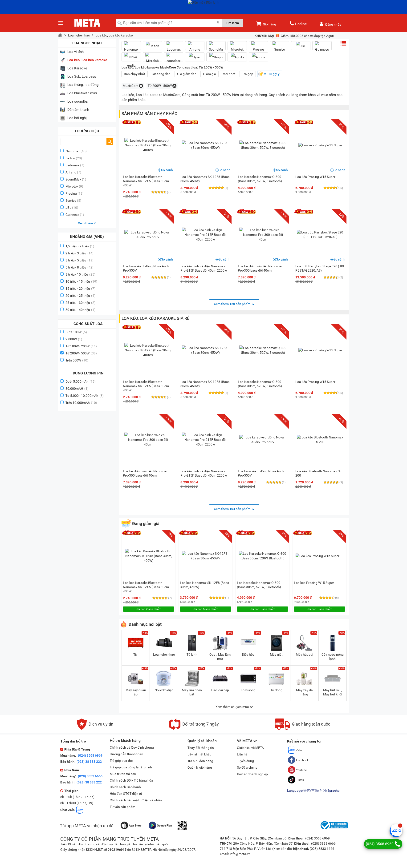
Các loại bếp (220, 690)
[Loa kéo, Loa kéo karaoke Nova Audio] (131, 61)
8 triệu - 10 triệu (80, 274)
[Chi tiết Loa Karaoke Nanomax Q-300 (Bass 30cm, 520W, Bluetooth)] (262, 145)
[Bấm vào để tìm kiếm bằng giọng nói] (218, 23)
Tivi (135, 654)
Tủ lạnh (192, 654)
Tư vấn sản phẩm (122, 807)
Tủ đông (276, 690)
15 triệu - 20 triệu (80, 288)
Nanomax (72, 151)
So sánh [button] (167, 170)
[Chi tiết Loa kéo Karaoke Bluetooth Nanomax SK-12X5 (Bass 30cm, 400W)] (147, 145)
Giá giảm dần (186, 74)
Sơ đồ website (247, 767)
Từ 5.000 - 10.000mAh (84, 395)
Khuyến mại (264, 36)
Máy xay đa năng (304, 692)
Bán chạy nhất (134, 74)
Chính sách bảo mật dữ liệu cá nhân (136, 800)
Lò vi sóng (248, 690)
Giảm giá (209, 74)
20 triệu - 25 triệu (80, 295)
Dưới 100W (76, 332)
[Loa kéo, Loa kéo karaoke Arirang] (194, 47)
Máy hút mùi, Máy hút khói (332, 692)
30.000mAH (77, 388)
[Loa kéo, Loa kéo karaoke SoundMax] (216, 47)
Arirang (70, 172)
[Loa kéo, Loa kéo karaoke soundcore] (173, 59)
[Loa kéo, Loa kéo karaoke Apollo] (237, 57)
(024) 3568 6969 (89, 755)
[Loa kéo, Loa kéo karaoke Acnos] (258, 57)
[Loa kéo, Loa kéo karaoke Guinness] (322, 47)
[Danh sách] (343, 43)
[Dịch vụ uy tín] (95, 729)
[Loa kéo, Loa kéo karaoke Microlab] (152, 59)
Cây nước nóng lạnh (333, 657)
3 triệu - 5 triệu (79, 260)
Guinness (72, 215)
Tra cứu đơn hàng (200, 761)
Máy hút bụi (304, 654)
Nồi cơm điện (164, 690)
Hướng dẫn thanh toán (126, 754)
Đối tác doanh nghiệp (252, 774)
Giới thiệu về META (250, 748)
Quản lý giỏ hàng (199, 767)
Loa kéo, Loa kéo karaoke (114, 35)
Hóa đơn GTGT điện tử (126, 793)
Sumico (70, 200)
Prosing (71, 193)
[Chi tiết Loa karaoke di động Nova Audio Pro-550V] (147, 234)
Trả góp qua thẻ (121, 761)
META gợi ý (272, 74)
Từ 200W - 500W (81, 353)
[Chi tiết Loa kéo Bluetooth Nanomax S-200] (320, 439)
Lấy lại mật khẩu (199, 754)
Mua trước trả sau (123, 774)
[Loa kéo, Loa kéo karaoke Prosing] (258, 47)
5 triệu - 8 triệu (79, 267)
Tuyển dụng (245, 761)
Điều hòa (248, 654)
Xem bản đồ (277, 838)
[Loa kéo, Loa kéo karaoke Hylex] (194, 57)
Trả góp (247, 74)
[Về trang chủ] (60, 35)
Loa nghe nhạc (79, 35)
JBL (68, 207)
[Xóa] (141, 85)
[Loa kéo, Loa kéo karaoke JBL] (300, 45)
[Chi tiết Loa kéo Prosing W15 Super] (320, 145)
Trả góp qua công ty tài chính (131, 767)
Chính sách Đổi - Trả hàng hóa (131, 780)
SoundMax (73, 179)
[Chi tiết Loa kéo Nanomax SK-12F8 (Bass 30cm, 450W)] (205, 145)
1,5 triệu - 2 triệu (79, 246)
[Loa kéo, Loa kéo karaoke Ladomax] (173, 47)
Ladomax (72, 165)
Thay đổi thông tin (200, 748)
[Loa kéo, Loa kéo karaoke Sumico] (279, 47)
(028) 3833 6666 (89, 776)
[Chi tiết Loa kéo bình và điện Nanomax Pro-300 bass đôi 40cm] (262, 234)
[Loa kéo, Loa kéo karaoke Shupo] (216, 57)
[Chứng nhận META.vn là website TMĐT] (333, 829)
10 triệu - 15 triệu (81, 281)
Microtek (71, 186)
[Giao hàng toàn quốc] (302, 729)
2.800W (73, 339)
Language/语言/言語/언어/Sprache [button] (313, 790)
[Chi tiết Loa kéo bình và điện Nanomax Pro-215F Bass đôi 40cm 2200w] (205, 234)
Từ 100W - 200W (81, 346)
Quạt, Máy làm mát (220, 657)
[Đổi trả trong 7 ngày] (194, 729)
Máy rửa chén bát (192, 692)
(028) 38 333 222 (89, 761)
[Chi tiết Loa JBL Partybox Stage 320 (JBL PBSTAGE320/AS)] (320, 234)
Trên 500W (76, 360)
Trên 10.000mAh (81, 403)
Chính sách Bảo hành (125, 787)
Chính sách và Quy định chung (132, 747)
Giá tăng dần (161, 74)
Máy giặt (276, 654)
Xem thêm (86, 223)
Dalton (70, 158)
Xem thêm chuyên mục (232, 707)
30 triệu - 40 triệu (80, 310)
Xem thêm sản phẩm (232, 304)
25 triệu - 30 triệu (80, 303)
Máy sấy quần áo (136, 692)
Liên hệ (242, 754)
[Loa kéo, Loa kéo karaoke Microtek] (237, 47)
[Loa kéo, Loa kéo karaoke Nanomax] (131, 47)
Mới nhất (229, 74)
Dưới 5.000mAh (80, 381)
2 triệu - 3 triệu (79, 253)
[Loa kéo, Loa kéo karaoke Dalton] (152, 45)
